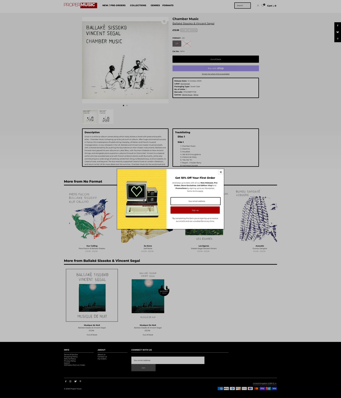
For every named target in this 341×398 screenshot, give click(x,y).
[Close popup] (220, 172)
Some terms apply (195, 191)
